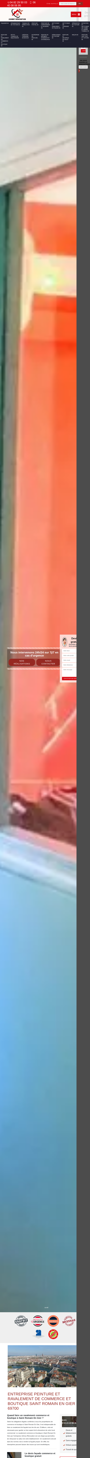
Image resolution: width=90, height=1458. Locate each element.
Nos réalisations (22, 662)
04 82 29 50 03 (18, 2)
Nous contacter (48, 662)
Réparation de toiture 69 (76, 25)
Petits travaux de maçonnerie (15, 36)
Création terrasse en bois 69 (25, 36)
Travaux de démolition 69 (26, 25)
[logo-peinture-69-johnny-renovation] (17, 14)
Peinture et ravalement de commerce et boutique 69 (5, 40)
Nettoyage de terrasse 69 (66, 26)
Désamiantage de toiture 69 (15, 24)
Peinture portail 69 (35, 24)
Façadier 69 (5, 23)
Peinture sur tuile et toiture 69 (85, 37)
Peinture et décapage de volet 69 (65, 38)
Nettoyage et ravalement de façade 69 (56, 26)
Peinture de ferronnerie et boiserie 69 (45, 26)
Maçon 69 (75, 34)
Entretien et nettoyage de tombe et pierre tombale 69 (85, 27)
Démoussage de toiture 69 (56, 36)
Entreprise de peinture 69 (35, 37)
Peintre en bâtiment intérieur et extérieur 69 (45, 37)
